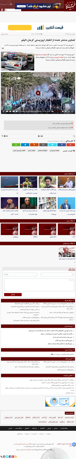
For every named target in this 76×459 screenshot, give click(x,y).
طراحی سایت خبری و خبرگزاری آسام (64, 445)
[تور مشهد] (38, 9)
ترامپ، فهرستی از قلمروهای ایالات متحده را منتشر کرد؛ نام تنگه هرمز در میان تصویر (50, 330)
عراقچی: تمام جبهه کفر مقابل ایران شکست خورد (61, 312)
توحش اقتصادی (69, 393)
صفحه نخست (63, 428)
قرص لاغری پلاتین (53, 422)
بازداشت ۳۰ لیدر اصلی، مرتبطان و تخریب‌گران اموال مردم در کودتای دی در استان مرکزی (51, 380)
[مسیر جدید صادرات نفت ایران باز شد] (9, 182)
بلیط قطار (27, 417)
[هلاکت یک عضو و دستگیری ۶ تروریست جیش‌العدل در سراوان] (28, 182)
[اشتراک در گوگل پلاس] (70, 144)
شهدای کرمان (42, 54)
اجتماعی (26, 428)
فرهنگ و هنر (18, 428)
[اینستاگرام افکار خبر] (4, 456)
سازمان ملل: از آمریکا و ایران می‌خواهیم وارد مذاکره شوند (24, 306)
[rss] (16, 456)
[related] (3, 48)
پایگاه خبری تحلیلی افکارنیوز (24, 444)
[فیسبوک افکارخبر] (10, 456)
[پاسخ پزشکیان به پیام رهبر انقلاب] (66, 182)
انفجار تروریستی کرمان (19, 150)
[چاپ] (7, 136)
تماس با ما (34, 434)
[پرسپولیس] (9, 229)
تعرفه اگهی (20, 434)
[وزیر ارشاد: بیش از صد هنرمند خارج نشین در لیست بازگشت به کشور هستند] (66, 203)
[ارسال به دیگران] (5, 136)
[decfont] (38, 136)
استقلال (35, 237)
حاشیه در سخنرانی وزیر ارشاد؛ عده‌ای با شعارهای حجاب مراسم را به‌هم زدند (22, 313)
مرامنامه (41, 434)
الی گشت (44, 417)
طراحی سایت (52, 417)
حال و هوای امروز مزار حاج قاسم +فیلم (62, 123)
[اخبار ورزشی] (47, 229)
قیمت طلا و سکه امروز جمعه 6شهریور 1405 (62, 385)
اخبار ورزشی (53, 237)
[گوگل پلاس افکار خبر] (13, 456)
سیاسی (2, 34)
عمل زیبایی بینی (19, 417)
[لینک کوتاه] (2, 136)
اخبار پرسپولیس (8, 417)
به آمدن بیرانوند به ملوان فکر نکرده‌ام (29, 309)
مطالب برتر (70, 221)
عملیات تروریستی (58, 57)
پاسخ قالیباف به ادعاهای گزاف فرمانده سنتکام (60, 344)
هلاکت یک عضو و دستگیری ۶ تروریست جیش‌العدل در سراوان (56, 334)
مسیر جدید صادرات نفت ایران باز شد (62, 337)
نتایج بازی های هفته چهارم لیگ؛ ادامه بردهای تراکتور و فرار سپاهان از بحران (56, 318)
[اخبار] (66, 229)
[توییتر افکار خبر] (7, 456)
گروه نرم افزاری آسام (29, 449)
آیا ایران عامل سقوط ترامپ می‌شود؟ (64, 354)
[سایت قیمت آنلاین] (38, 27)
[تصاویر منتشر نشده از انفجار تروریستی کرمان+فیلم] (25, 144)
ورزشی (49, 428)
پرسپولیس (15, 237)
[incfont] (42, 136)
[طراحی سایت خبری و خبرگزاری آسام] (74, 444)
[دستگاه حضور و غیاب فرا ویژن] (60, 406)
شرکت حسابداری (69, 417)
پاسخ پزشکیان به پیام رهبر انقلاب (66, 190)
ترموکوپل (62, 422)
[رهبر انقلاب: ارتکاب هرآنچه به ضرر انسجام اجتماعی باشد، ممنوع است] (47, 182)
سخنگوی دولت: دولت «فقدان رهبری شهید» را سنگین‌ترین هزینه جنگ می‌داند (57, 307)
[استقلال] (28, 229)
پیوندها (27, 434)
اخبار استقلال (70, 422)
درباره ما (48, 434)
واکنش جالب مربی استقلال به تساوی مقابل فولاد (26, 303)
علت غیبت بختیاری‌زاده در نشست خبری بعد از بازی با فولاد (58, 303)
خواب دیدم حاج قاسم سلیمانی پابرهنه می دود (59, 127)
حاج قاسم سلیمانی (42, 150)
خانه (7, 34)
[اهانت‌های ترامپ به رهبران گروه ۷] (67, 251)
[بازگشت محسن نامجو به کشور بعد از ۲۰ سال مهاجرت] (9, 203)
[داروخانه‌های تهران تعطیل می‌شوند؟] (47, 203)
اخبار (74, 237)
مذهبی (11, 428)
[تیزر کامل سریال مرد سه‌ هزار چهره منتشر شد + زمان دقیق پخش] (28, 203)
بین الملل (34, 428)
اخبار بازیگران (36, 417)
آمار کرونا (60, 417)
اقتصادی (42, 428)
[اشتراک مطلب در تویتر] (52, 144)
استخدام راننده (42, 422)
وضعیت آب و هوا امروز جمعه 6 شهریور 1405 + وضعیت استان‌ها (57, 383)
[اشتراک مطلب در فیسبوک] (61, 144)
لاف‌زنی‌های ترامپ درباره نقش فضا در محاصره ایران (25, 320)
